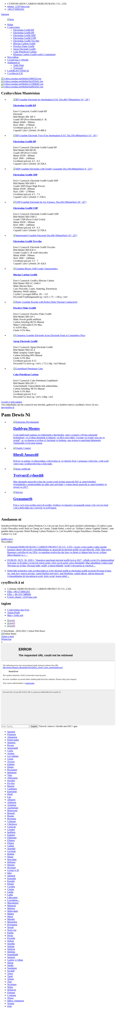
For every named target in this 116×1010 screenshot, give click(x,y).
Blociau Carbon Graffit (24, 43)
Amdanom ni (13, 62)
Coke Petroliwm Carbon (25, 51)
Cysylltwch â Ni (15, 73)
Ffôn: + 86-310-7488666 (19, 594)
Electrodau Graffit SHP (24, 35)
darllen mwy (7, 539)
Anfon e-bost (7, 636)
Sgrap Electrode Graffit (24, 49)
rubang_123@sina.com (18, 6)
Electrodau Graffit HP (23, 32)
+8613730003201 (15, 9)
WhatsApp (6, 639)
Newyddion (13, 57)
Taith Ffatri (18, 65)
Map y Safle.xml (15, 615)
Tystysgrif (18, 68)
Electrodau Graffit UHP (24, 38)
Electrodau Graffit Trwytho (26, 41)
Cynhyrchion (13, 27)
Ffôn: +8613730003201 (18, 591)
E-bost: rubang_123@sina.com (22, 597)
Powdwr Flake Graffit (23, 46)
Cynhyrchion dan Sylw (18, 610)
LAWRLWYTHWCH (18, 70)
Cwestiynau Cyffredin (17, 60)
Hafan (10, 24)
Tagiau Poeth (13, 612)
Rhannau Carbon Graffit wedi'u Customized (34, 54)
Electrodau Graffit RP (23, 30)
